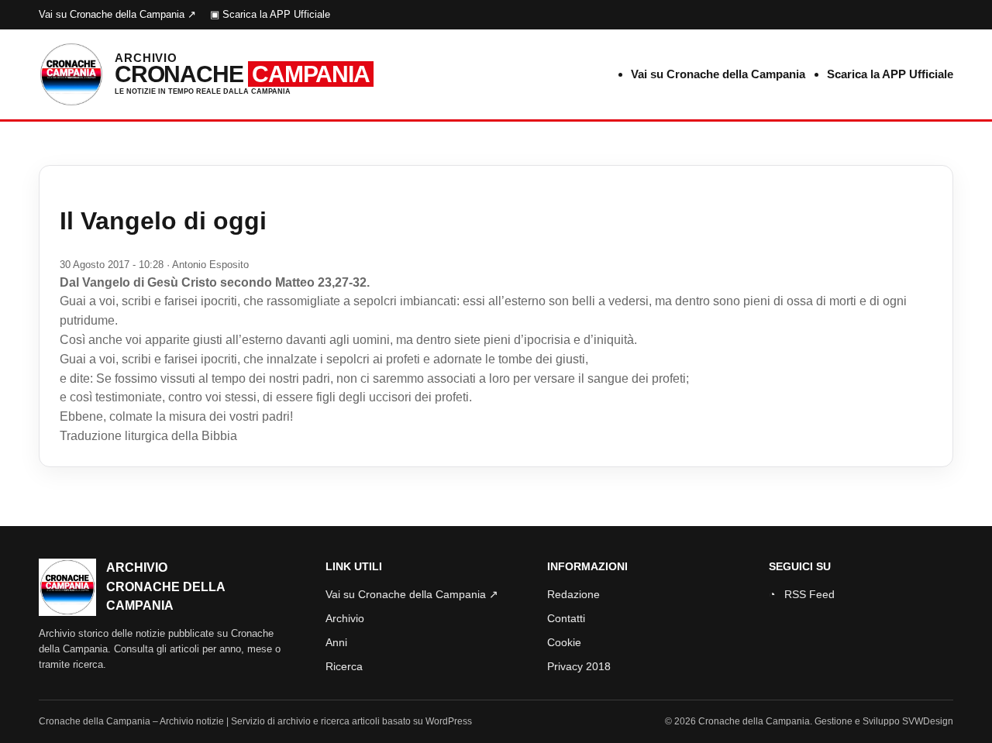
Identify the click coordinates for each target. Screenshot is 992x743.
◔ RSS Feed (802, 594)
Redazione (573, 594)
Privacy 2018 (579, 666)
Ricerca (344, 666)
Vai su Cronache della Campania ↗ (117, 14)
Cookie (564, 642)
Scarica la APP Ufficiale (890, 74)
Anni (336, 642)
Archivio (345, 618)
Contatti (566, 618)
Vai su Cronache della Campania (718, 74)
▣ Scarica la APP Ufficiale (270, 14)
